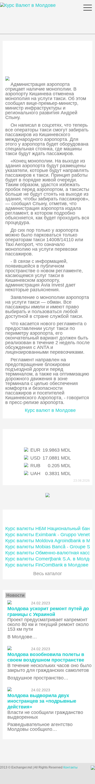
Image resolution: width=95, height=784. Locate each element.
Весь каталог (47, 573)
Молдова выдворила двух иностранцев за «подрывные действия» (41, 701)
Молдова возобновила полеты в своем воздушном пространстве (45, 657)
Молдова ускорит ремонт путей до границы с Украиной (48, 611)
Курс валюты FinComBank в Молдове (46, 565)
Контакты (70, 767)
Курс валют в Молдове (50, 410)
